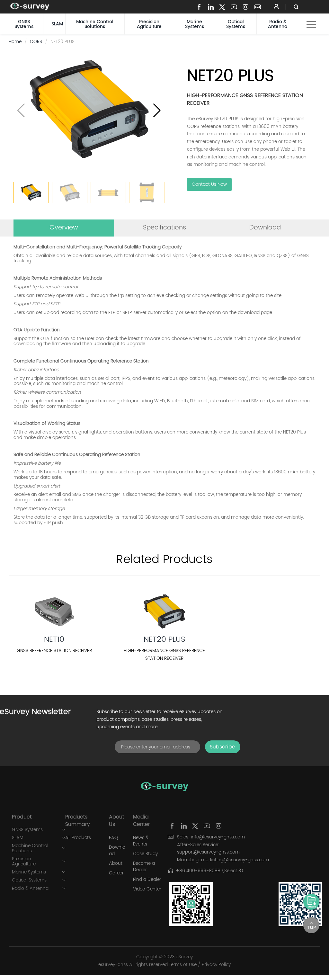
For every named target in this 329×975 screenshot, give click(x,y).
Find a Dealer (147, 879)
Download (117, 850)
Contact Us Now (209, 184)
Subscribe (222, 747)
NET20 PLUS (164, 639)
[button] (157, 110)
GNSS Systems (23, 24)
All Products (78, 838)
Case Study (145, 854)
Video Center (147, 889)
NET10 (54, 639)
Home (15, 41)
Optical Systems (235, 24)
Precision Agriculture (149, 24)
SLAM (57, 24)
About (115, 863)
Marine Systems (194, 24)
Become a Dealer (144, 866)
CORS (36, 41)
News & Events (140, 841)
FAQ (113, 838)
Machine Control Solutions (94, 24)
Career (116, 873)
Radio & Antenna (277, 24)
